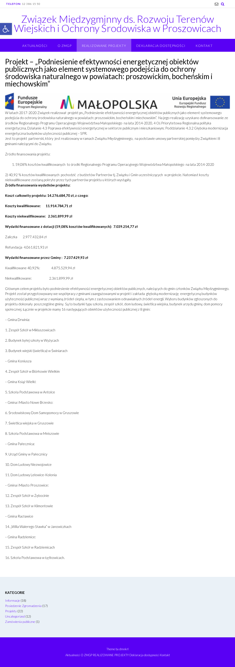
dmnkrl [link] (124, 649)
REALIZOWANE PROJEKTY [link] (104, 46)
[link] (6, 29)
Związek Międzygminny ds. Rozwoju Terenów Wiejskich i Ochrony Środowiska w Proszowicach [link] (117, 23)
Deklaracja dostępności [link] (160, 46)
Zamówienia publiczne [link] (20, 622)
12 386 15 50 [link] (31, 4)
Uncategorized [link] (15, 616)
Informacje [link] (12, 600)
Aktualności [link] (35, 46)
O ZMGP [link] (65, 46)
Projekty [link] (11, 611)
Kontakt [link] (204, 46)
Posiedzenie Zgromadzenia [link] (23, 606)
